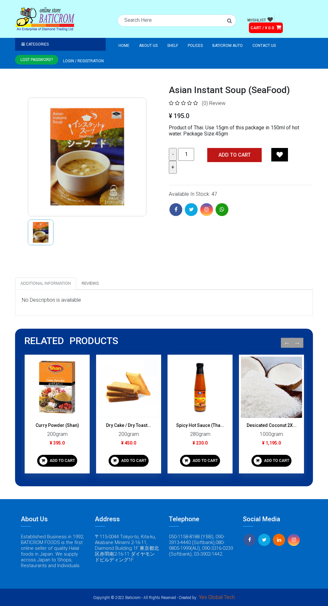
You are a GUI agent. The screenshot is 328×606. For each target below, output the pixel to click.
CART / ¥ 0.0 (262, 27)
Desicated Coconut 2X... (272, 425)
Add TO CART (234, 155)
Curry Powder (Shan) (57, 425)
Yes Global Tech (217, 597)
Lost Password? (36, 59)
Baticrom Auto (227, 45)
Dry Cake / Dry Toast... (128, 425)
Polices (195, 45)
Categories (37, 44)
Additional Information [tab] (45, 283)
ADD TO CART (62, 460)
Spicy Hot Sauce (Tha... (200, 425)
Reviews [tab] (90, 283)
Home (124, 45)
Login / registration (83, 61)
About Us (148, 45)
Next (297, 343)
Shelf (172, 45)
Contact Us (264, 45)
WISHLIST (256, 20)
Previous (287, 343)
